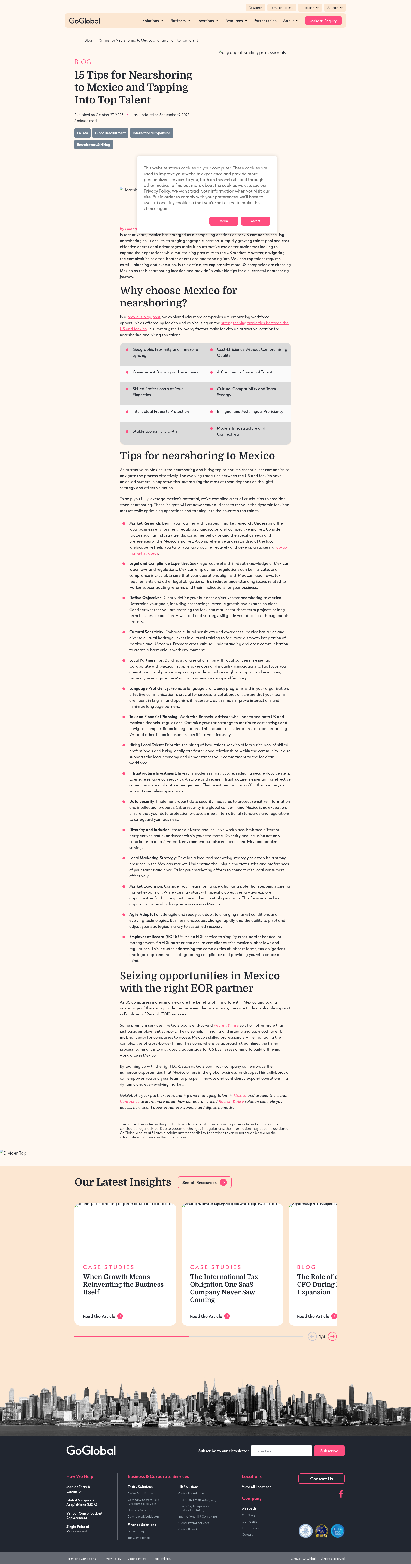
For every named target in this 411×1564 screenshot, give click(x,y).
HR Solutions (188, 1486)
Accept (255, 221)
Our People (249, 1522)
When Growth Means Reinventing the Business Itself (123, 1284)
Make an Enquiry (323, 20)
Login (334, 8)
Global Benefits (188, 1529)
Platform (178, 20)
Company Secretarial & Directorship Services (144, 1502)
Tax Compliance (139, 1538)
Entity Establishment (142, 1493)
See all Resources (199, 1182)
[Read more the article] (125, 1230)
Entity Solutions (140, 1486)
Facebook (341, 1494)
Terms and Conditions (81, 1559)
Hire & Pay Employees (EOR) (197, 1500)
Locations (205, 20)
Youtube (315, 1494)
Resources (234, 20)
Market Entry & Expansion (78, 1488)
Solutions (151, 20)
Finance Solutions (142, 1524)
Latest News (250, 1528)
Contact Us (321, 1478)
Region (309, 8)
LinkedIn (302, 1494)
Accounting (136, 1531)
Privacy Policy (112, 1559)
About (288, 20)
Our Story (248, 1515)
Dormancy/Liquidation (143, 1516)
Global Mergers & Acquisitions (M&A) (81, 1502)
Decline (224, 221)
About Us (249, 1508)
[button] (332, 1336)
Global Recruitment (191, 1493)
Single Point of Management (77, 1528)
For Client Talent (282, 7)
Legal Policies (162, 1559)
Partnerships (265, 20)
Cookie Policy (137, 1559)
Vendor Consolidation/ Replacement (84, 1515)
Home (76, 40)
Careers (247, 1534)
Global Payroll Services (193, 1523)
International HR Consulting (197, 1516)
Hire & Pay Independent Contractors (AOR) (194, 1508)
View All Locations (256, 1486)
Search (257, 8)
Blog (88, 40)
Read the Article (99, 1316)
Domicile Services (140, 1510)
